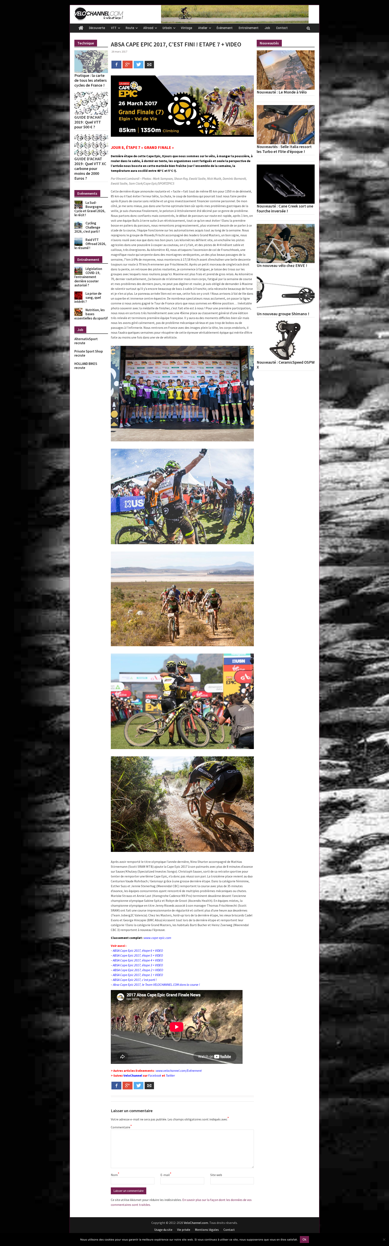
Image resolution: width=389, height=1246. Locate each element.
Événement (225, 28)
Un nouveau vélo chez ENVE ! (282, 265)
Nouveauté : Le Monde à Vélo (282, 92)
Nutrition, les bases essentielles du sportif (91, 314)
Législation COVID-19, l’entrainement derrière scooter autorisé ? (88, 277)
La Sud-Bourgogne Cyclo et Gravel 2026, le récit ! (89, 208)
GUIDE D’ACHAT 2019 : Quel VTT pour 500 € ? (88, 122)
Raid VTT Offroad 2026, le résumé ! (90, 244)
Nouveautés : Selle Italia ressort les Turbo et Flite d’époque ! (284, 149)
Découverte (97, 28)
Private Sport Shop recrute (88, 353)
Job (267, 28)
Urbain (167, 28)
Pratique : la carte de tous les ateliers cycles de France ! (90, 80)
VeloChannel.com (196, 1223)
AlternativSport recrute (86, 341)
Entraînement (249, 28)
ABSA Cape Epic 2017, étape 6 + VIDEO (138, 950)
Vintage (186, 28)
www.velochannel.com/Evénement (179, 1071)
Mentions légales (207, 1230)
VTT (113, 28)
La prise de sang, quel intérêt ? (88, 297)
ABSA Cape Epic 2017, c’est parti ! (135, 980)
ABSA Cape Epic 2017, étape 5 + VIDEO (138, 955)
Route (130, 28)
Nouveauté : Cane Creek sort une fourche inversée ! (285, 208)
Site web (216, 1175)
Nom (115, 1174)
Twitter (170, 1075)
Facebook (154, 1075)
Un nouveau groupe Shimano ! (283, 313)
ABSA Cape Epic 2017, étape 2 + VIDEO (138, 970)
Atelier (202, 28)
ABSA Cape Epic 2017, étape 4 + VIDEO (138, 960)
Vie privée (183, 1230)
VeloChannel (132, 1075)
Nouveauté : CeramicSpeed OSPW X (286, 365)
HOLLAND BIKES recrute (85, 365)
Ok (304, 1239)
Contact (282, 28)
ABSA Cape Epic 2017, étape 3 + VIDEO (138, 965)
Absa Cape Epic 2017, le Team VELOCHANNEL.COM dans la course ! (156, 985)
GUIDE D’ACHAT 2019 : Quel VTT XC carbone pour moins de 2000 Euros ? (90, 168)
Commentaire (121, 1127)
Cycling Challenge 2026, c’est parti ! (87, 227)
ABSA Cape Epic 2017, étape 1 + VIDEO (138, 975)
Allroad (148, 28)
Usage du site (163, 1230)
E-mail (165, 1174)
